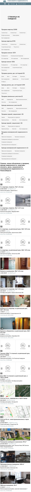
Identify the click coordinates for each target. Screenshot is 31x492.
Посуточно (4, 70)
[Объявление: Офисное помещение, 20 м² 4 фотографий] (15, 483)
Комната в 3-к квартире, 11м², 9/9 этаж (12, 289)
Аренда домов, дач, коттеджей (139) (13, 85)
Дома (3, 76)
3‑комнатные (22, 32)
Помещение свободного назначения (10, 139)
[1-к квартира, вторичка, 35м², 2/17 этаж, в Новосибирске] (7, 206)
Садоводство (10, 99)
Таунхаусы (22, 76)
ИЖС (3, 99)
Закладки (13, 3)
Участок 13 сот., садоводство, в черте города (13, 398)
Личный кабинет (22, 3)
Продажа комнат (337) (8, 52)
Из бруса (4, 81)
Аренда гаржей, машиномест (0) (11, 123)
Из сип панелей (25, 79)
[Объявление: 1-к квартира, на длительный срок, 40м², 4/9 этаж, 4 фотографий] (7, 248)
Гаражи (3, 117)
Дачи (8, 76)
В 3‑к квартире (14, 58)
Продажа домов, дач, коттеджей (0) (13, 73)
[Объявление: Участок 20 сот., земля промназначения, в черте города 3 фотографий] (15, 418)
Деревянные (15, 79)
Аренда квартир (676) (8, 41)
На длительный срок (17, 67)
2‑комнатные (13, 32)
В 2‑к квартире (5, 58)
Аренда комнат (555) (8, 61)
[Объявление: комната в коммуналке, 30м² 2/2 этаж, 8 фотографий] (15, 269)
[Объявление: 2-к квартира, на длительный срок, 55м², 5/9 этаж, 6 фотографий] (7, 227)
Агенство (4, 102)
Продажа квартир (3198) (9, 29)
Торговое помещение (20, 136)
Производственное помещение (9, 144)
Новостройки (16, 35)
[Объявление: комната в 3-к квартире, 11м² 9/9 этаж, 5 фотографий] (15, 287)
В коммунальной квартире (17, 55)
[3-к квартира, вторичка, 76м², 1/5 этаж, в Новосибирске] (7, 185)
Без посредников (5, 49)
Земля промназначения (21, 99)
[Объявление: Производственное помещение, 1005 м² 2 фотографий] (15, 462)
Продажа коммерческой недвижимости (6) (14, 132)
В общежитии (5, 55)
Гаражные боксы (5, 128)
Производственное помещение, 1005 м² (12, 464)
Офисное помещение (7, 136)
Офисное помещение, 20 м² (8, 485)
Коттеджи (14, 76)
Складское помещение (7, 142)
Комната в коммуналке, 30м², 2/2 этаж (11, 271)
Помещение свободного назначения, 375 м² (13, 442)
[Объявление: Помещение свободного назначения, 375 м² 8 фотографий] (15, 440)
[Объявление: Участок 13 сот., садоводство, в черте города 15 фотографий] (15, 396)
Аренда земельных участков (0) (11, 105)
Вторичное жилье (6, 35)
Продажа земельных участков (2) (12, 96)
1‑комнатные (4, 32)
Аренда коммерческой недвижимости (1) (14, 148)
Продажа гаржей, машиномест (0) (12, 114)
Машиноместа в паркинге (14, 117)
